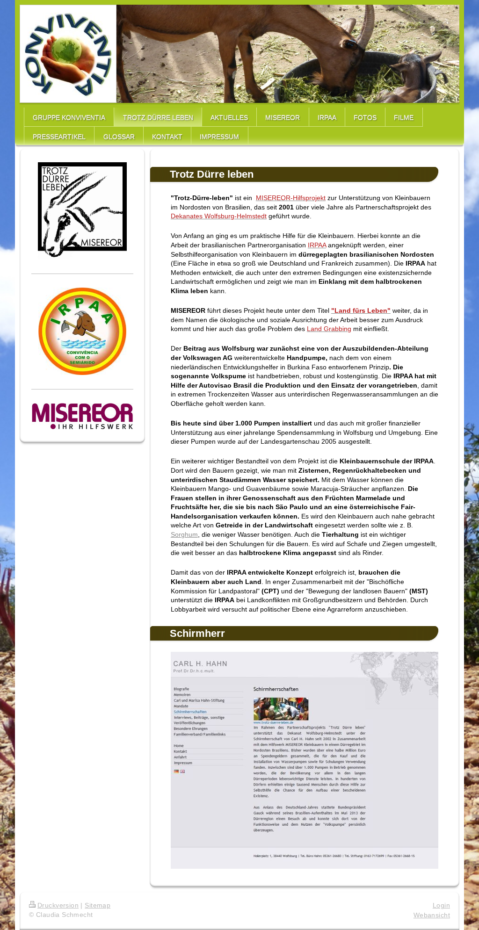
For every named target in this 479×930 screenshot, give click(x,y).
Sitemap (97, 905)
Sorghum (184, 534)
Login (441, 905)
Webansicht (432, 915)
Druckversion (58, 905)
